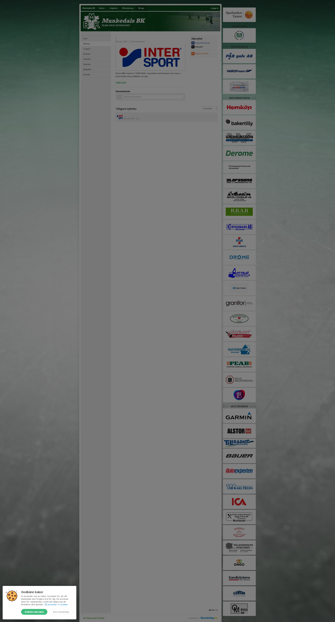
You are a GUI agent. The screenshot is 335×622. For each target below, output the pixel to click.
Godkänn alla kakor (34, 612)
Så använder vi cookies (56, 604)
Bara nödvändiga (61, 612)
